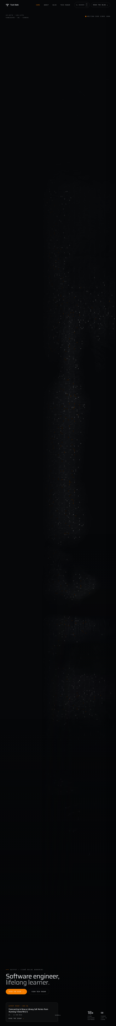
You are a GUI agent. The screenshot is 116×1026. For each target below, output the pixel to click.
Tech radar (65, 5)
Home (38, 5)
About (46, 5)
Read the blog (100, 5)
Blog (55, 5)
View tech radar (39, 992)
